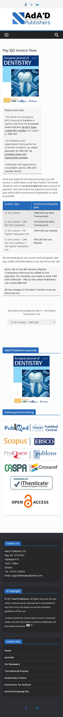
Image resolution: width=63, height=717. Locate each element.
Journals (9, 657)
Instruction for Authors (18, 684)
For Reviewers (12, 664)
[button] (31, 380)
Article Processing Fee (17, 691)
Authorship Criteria (15, 677)
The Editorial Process (16, 671)
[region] (31, 380)
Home (8, 650)
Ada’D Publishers (20, 598)
